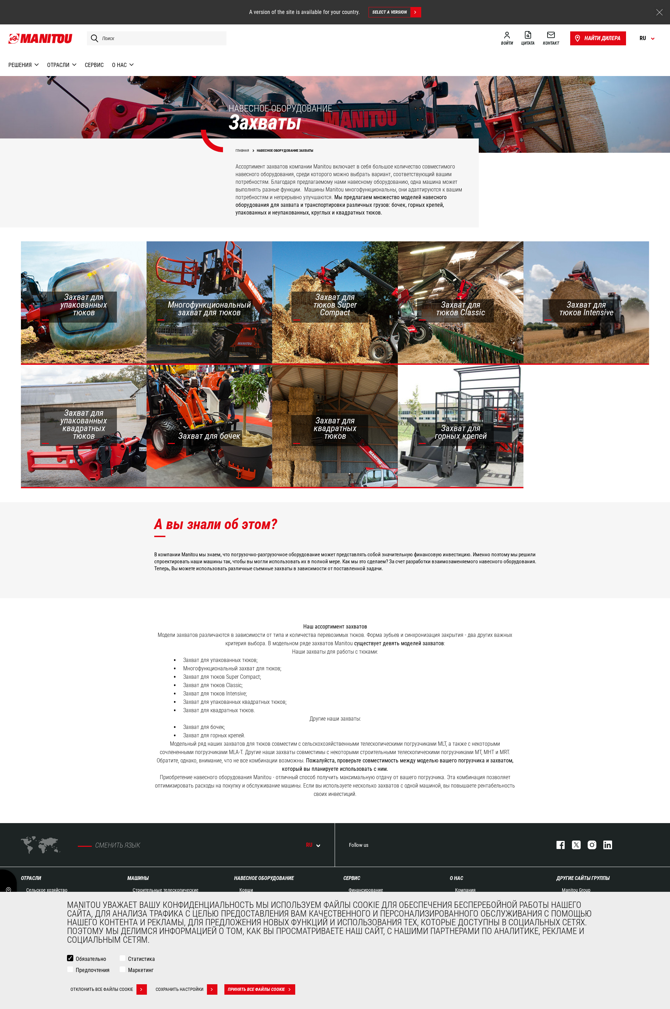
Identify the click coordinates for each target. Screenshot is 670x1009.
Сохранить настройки (179, 989)
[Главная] (40, 38)
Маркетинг (141, 970)
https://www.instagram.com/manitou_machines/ (588, 845)
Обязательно (91, 959)
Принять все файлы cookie (256, 989)
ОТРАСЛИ (31, 878)
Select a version (389, 12)
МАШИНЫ (138, 878)
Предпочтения (93, 970)
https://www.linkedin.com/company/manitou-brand (604, 845)
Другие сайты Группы (583, 878)
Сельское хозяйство (46, 890)
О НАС (456, 878)
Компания (465, 890)
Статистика (141, 959)
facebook (557, 845)
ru (309, 845)
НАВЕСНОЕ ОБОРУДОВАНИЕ (264, 878)
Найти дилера (602, 38)
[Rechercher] (93, 38)
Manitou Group (576, 890)
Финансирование (366, 890)
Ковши (246, 890)
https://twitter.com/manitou (573, 845)
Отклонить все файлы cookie (101, 989)
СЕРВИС (351, 878)
